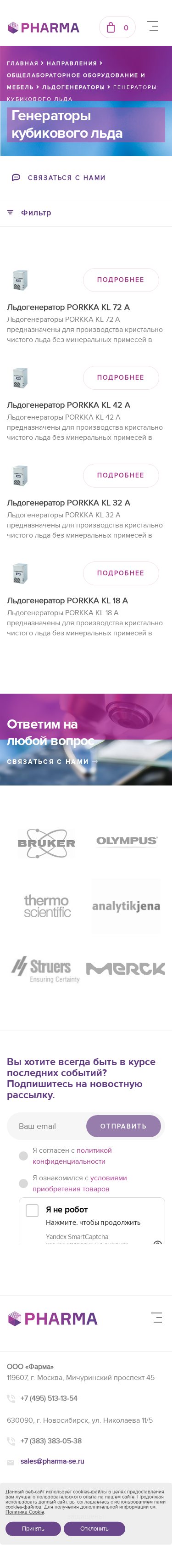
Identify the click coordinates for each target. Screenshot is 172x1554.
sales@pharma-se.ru (52, 1461)
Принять (33, 1528)
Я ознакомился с (80, 1183)
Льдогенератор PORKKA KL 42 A (68, 405)
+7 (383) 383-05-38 (51, 1441)
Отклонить (94, 1528)
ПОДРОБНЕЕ (121, 280)
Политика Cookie (25, 1512)
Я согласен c (72, 1156)
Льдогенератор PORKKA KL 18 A (67, 601)
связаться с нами (49, 762)
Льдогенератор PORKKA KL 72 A (68, 307)
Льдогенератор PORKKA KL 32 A (68, 503)
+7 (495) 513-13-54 (49, 1398)
